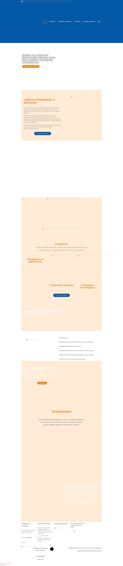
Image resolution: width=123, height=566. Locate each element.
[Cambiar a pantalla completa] (4, 563)
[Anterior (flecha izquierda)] (1, 565)
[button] (19, 169)
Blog (99, 21)
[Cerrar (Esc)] (9, 563)
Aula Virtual (77, 21)
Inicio (45, 21)
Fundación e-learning (89, 21)
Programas (52, 21)
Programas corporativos (64, 21)
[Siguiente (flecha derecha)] (4, 565)
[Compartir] (7, 563)
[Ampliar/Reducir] (1, 563)
